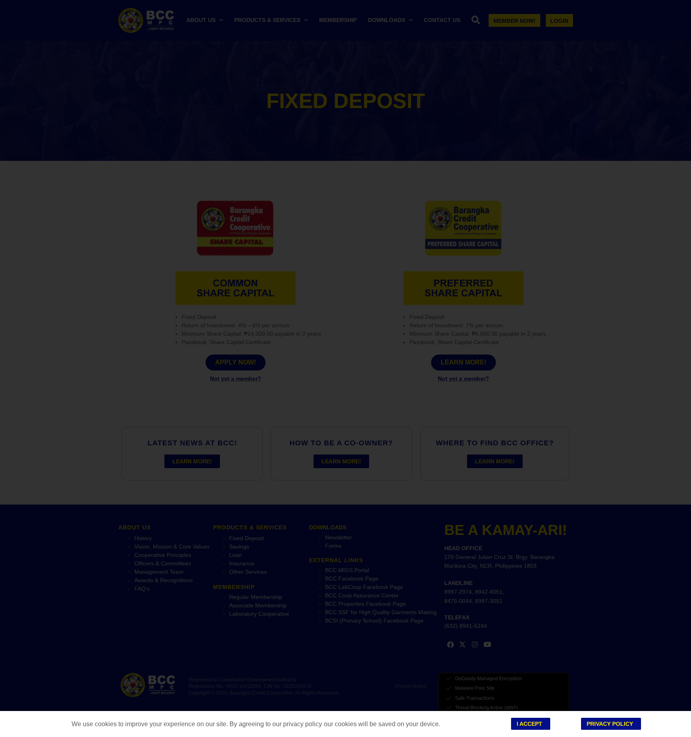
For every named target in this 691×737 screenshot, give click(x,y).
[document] (345, 368)
